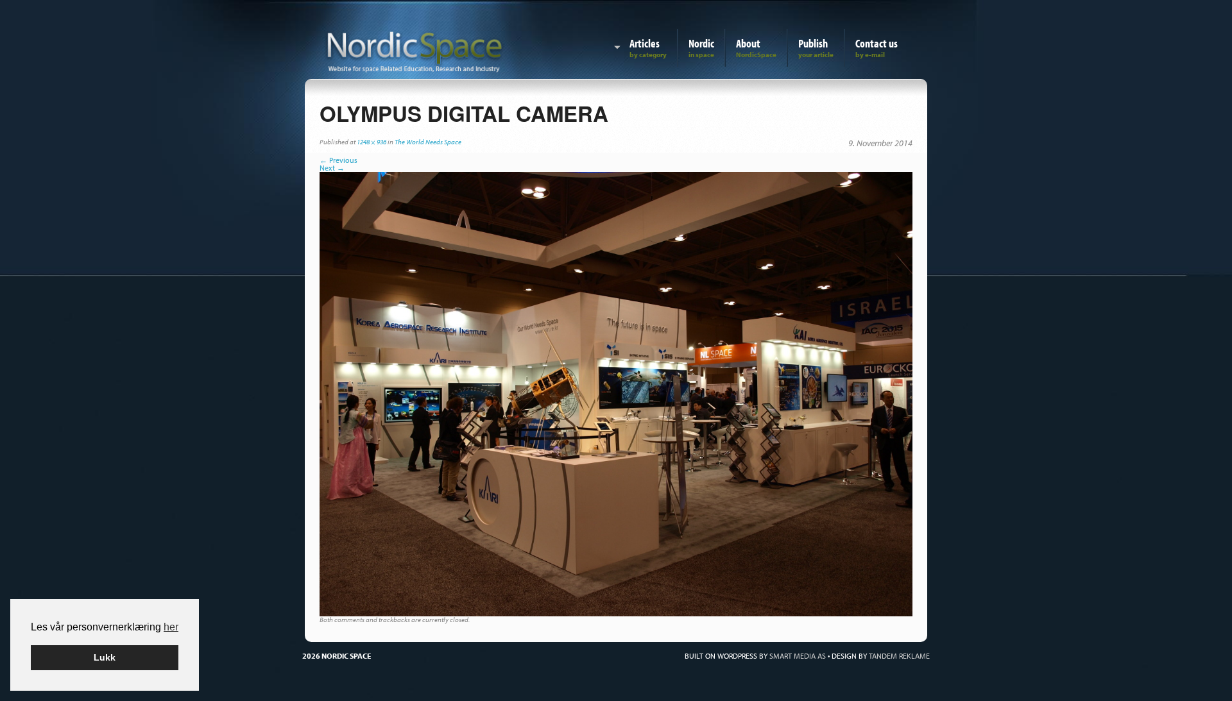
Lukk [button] (105, 657)
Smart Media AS (797, 656)
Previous (338, 160)
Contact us (876, 43)
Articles (644, 43)
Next (332, 168)
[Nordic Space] (415, 49)
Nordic (701, 43)
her (171, 626)
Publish (813, 43)
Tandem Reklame (899, 656)
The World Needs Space (428, 141)
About (748, 43)
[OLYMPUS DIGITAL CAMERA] (616, 393)
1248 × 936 (371, 141)
